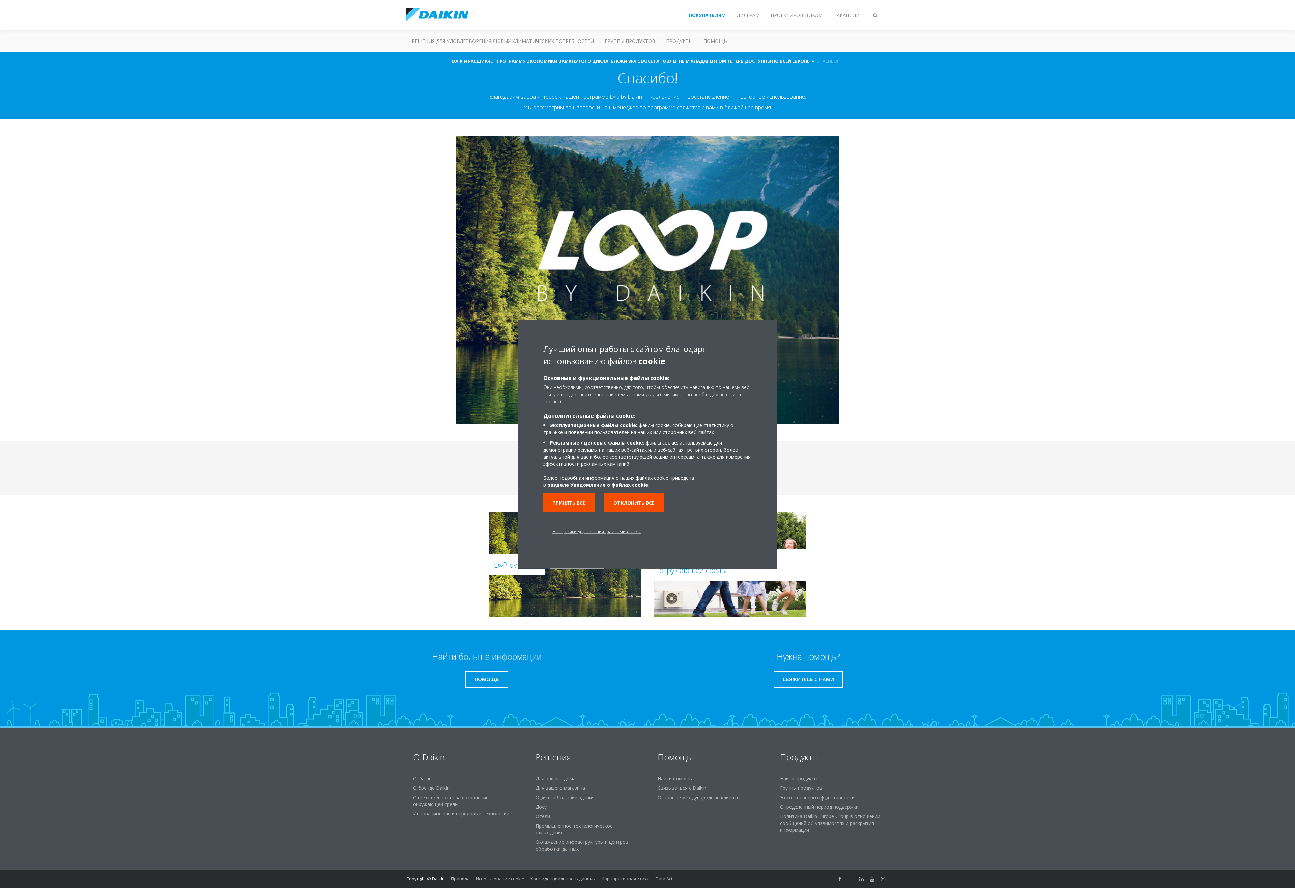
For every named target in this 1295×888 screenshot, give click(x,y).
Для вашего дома (556, 778)
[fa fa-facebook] (840, 879)
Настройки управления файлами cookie (596, 531)
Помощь (715, 41)
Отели (543, 816)
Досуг (542, 807)
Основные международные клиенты (699, 797)
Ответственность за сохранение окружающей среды (451, 800)
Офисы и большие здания (565, 797)
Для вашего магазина (560, 788)
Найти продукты (798, 778)
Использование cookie (500, 879)
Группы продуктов (630, 41)
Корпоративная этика (626, 879)
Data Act (664, 879)
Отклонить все (634, 502)
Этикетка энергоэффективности (817, 797)
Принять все (568, 502)
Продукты (679, 41)
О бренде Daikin (431, 788)
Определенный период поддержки (819, 807)
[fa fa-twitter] (850, 879)
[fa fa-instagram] (883, 879)
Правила (460, 879)
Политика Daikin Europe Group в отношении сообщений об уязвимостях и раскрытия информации (830, 823)
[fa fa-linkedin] (861, 879)
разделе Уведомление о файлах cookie (597, 484)
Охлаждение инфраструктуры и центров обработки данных (582, 845)
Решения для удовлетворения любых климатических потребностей (503, 41)
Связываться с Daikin (682, 788)
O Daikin (422, 778)
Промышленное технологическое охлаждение (574, 829)
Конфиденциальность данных (563, 879)
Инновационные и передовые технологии (461, 813)
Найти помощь (675, 778)
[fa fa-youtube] (872, 879)
